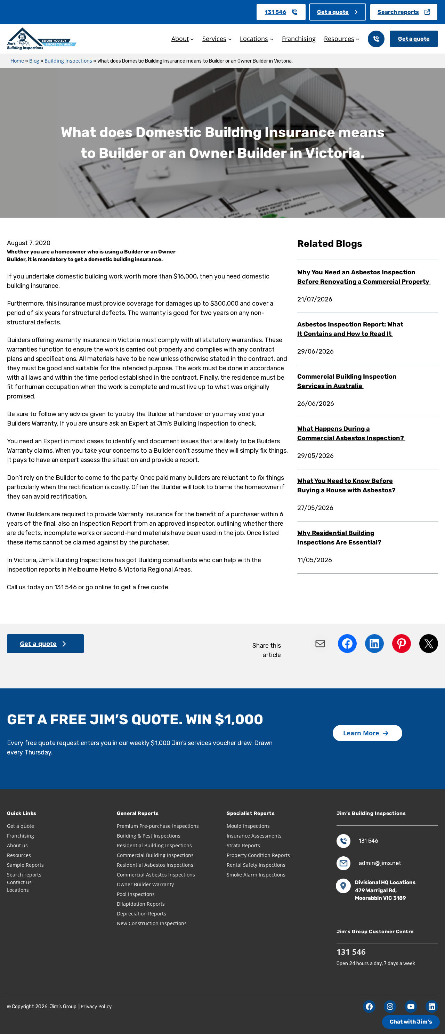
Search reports (398, 12)
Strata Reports (243, 845)
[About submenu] (192, 39)
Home (17, 60)
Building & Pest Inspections (148, 835)
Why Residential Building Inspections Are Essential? (340, 537)
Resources (19, 855)
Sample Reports (25, 865)
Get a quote (333, 12)
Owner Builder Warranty (145, 884)
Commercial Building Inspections (155, 855)
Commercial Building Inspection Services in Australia (347, 381)
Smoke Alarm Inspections (256, 874)
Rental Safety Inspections (256, 865)
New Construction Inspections (152, 923)
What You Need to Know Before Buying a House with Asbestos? (347, 485)
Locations (18, 890)
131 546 (275, 12)
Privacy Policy (96, 1006)
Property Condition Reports (258, 855)
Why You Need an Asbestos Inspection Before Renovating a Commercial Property (364, 276)
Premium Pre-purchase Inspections (158, 826)
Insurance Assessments (254, 835)
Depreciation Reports (141, 913)
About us (17, 845)
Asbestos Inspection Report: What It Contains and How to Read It (350, 329)
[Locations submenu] (272, 39)
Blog (34, 60)
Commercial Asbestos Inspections (156, 874)
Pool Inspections (136, 894)
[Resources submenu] (357, 39)
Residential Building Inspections (154, 845)
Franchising (20, 835)
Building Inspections (68, 60)
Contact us (19, 882)
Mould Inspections (248, 826)
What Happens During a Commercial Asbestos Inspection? (351, 433)
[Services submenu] (230, 39)
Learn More (361, 733)
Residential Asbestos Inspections (155, 865)
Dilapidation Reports (141, 903)
